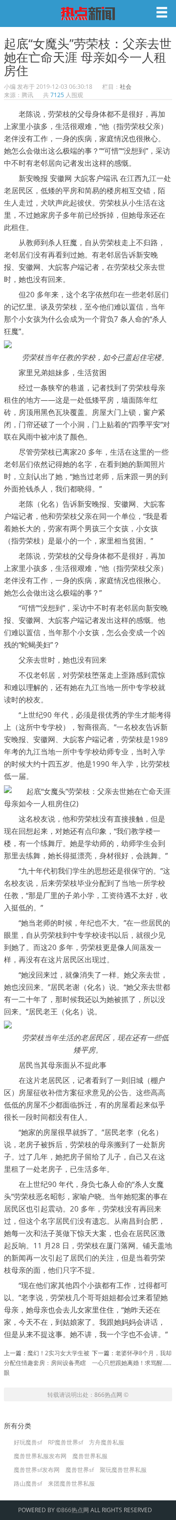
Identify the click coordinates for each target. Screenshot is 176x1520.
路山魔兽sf (28, 1483)
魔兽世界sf (80, 1470)
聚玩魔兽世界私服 (123, 1470)
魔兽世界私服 (90, 1456)
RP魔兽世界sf (65, 1442)
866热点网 (108, 1395)
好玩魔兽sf (28, 1442)
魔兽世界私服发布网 (40, 1456)
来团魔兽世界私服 (71, 1483)
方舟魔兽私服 (106, 1442)
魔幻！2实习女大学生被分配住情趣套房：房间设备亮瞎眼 (46, 1363)
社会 (126, 86)
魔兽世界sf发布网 (37, 1470)
